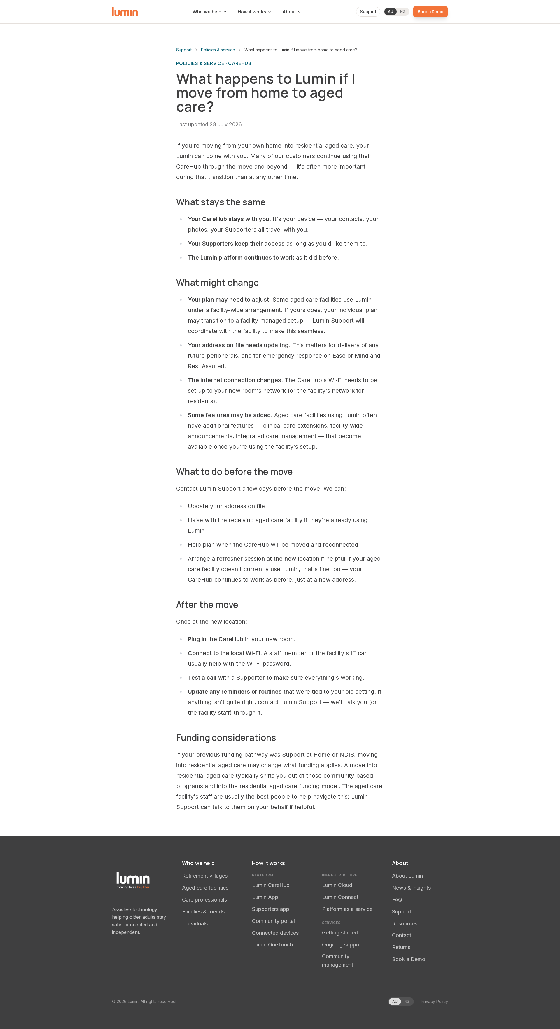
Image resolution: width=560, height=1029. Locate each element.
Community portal (273, 921)
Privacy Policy (434, 1001)
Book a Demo (430, 11)
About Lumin (407, 876)
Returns (401, 947)
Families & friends (203, 912)
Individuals (195, 924)
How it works (252, 12)
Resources (404, 924)
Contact (401, 935)
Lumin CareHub (271, 885)
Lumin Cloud (337, 885)
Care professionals (204, 900)
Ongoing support (342, 945)
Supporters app (270, 909)
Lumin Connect (340, 897)
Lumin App (265, 897)
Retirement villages (205, 876)
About (289, 12)
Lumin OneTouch (272, 945)
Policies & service (218, 49)
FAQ (397, 900)
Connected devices (275, 933)
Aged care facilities (205, 888)
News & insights (411, 888)
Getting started (340, 933)
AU (390, 11)
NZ (402, 11)
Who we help (206, 12)
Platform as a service (347, 909)
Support (368, 11)
